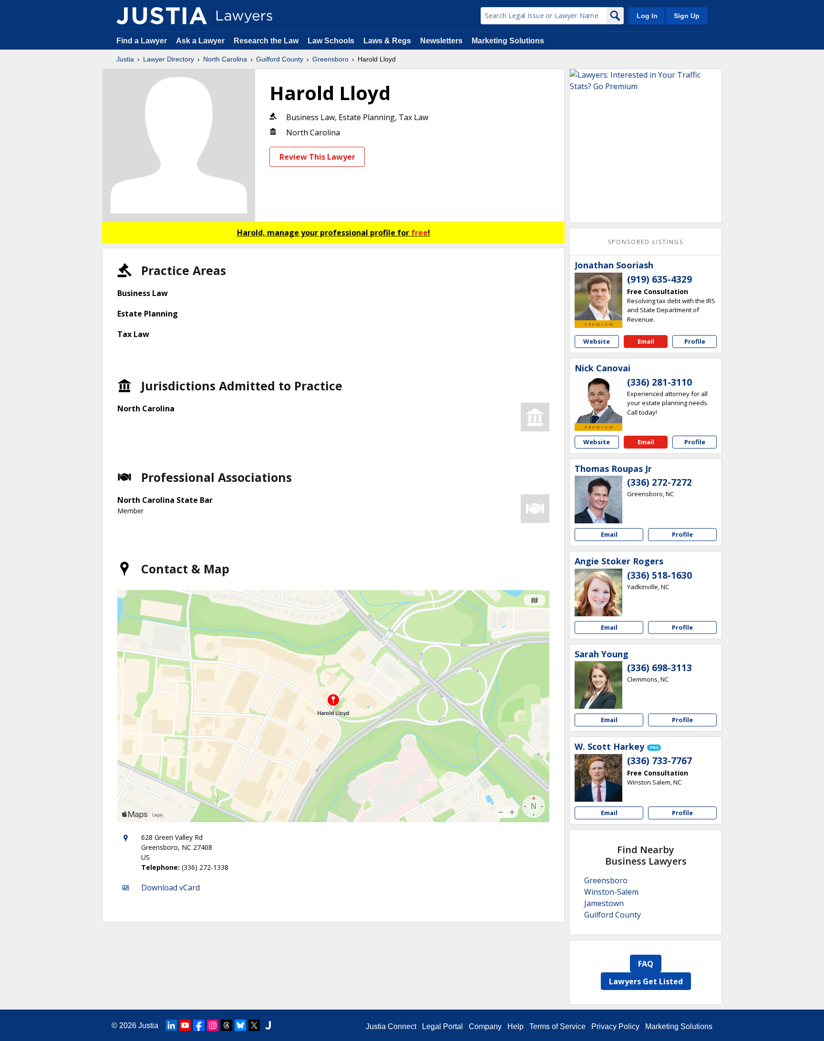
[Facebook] (199, 1025)
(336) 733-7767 (659, 761)
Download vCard (170, 887)
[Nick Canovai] (598, 399)
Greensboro (330, 59)
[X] (254, 1025)
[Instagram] (212, 1025)
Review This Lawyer (317, 157)
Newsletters (441, 41)
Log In (647, 16)
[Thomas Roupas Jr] (598, 499)
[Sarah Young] (598, 685)
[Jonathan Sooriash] (598, 296)
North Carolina (225, 59)
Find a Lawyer (141, 41)
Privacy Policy (615, 1026)
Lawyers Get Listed (646, 981)
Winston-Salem (611, 892)
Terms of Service (557, 1026)
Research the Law (266, 41)
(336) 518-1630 (659, 575)
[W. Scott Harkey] (598, 778)
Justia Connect (391, 1026)
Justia (125, 59)
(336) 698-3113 (659, 668)
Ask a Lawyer (201, 41)
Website (596, 341)
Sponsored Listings (645, 242)
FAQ (645, 964)
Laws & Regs (387, 41)
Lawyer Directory (168, 59)
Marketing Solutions (508, 41)
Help (515, 1026)
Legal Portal (442, 1026)
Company (485, 1026)
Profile (694, 341)
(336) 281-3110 (659, 382)
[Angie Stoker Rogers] (598, 592)
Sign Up (687, 16)
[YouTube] (185, 1025)
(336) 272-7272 (659, 482)
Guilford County (279, 59)
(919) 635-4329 (659, 279)
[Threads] (226, 1025)
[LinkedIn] (171, 1025)
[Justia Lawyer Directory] (161, 15)
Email (646, 341)
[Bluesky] (240, 1025)
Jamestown (604, 903)
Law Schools (331, 41)
